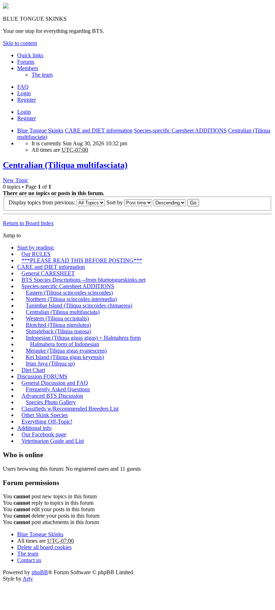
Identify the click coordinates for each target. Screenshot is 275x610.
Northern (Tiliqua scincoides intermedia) (71, 299)
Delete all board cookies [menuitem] (44, 547)
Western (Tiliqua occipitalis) (57, 318)
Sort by (115, 202)
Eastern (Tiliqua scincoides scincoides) (69, 293)
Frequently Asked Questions (58, 389)
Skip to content (20, 43)
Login (24, 112)
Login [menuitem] (24, 93)
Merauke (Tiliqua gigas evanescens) (66, 351)
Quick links (30, 55)
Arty (28, 579)
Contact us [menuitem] (29, 560)
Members (27, 68)
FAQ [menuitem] (23, 87)
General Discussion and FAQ (54, 383)
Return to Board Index (28, 223)
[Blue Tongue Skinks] (6, 7)
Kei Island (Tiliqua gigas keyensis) (65, 357)
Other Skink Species (44, 415)
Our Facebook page (43, 434)
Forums (25, 62)
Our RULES (35, 254)
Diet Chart (33, 370)
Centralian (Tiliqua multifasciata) (65, 165)
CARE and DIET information (51, 267)
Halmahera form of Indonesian (64, 344)
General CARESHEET (48, 273)
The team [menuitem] (42, 75)
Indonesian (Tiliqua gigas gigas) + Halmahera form (83, 338)
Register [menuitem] (26, 100)
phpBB (40, 572)
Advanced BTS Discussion (52, 396)
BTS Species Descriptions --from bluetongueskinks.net (83, 280)
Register (26, 118)
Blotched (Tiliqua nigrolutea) (58, 325)
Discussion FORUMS (42, 376)
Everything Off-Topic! (46, 421)
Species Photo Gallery (51, 402)
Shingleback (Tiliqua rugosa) (58, 331)
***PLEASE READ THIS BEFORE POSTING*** (81, 260)
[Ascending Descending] (170, 202)
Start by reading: (35, 248)
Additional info (34, 428)
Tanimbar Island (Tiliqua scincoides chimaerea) (79, 305)
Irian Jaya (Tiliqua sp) (50, 363)
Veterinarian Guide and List (52, 441)
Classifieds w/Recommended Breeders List (70, 409)
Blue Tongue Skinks (40, 534)
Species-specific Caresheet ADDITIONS (67, 286)
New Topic (15, 180)
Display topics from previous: (43, 202)
